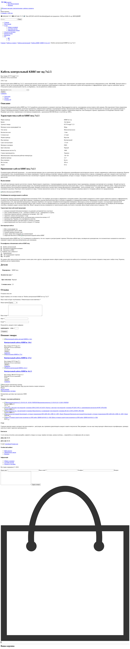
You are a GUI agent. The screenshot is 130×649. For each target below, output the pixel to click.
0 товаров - (7, 13)
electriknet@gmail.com (11, 444)
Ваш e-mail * (43, 470)
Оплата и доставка (9, 32)
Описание (7, 96)
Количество (4, 90)
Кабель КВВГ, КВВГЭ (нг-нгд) (40, 43)
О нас (6, 25)
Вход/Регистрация (13, 3)
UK (9, 40)
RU (5, 36)
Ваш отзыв (4, 315)
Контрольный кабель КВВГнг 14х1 (17, 342)
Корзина (10, 5)
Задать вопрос (5, 389)
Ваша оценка (5, 302)
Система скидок (13, 29)
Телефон (80, 470)
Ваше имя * (4, 470)
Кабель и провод (12, 43)
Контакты (7, 35)
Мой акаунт (7, 2)
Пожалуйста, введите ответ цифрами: (12, 325)
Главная (6, 22)
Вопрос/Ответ (8, 33)
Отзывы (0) (7, 99)
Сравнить (4, 93)
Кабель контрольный (24, 43)
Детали (6, 98)
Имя (2, 318)
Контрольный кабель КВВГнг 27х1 (17, 358)
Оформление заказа (14, 30)
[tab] (66, 96)
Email (3, 322)
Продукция (7, 24)
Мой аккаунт (8, 451)
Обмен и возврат (13, 27)
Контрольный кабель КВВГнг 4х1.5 (18, 371)
